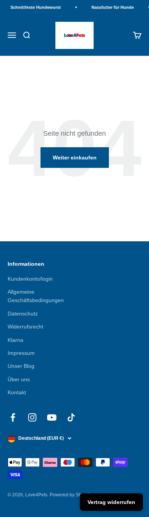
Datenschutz (23, 314)
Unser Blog (21, 366)
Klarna (15, 340)
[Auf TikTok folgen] (71, 417)
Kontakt (17, 392)
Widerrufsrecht (25, 327)
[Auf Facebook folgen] (13, 417)
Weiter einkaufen (75, 157)
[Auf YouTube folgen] (52, 417)
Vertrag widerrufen (111, 502)
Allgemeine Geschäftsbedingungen (36, 296)
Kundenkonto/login (30, 279)
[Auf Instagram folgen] (32, 417)
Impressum (21, 353)
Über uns (19, 379)
